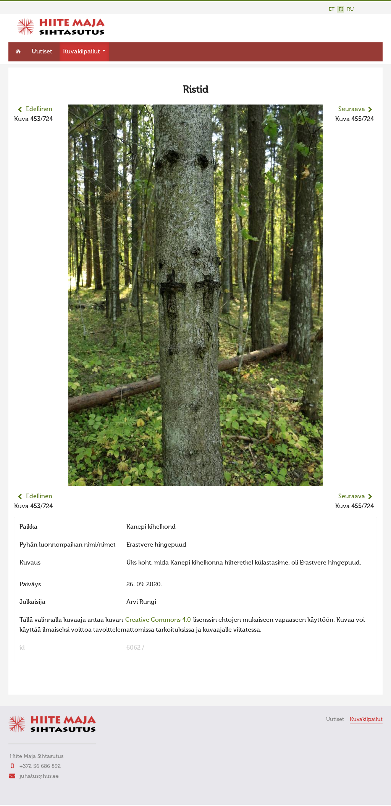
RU (350, 9)
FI (341, 9)
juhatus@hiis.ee (39, 776)
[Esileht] (60, 33)
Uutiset (42, 52)
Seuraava (351, 109)
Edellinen (39, 109)
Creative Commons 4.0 (158, 620)
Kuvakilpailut (82, 52)
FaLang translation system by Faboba (41, 683)
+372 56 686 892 (40, 766)
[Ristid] (195, 481)
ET (331, 9)
